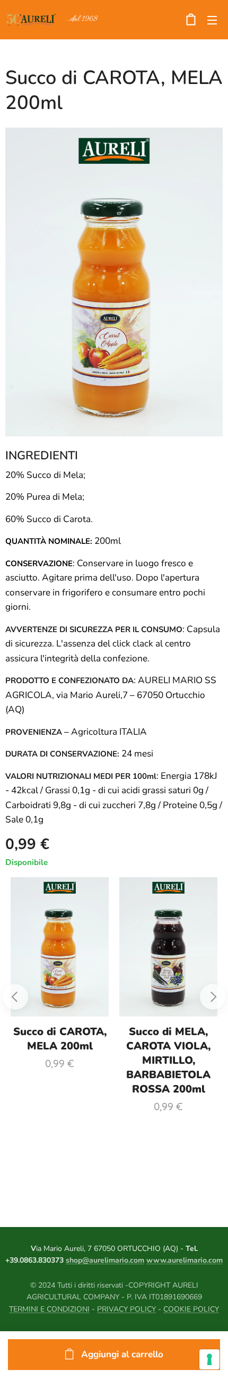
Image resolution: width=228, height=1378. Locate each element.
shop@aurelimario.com (105, 1260)
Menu (212, 19)
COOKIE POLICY (191, 1309)
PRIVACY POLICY (126, 1309)
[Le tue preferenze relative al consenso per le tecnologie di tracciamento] (209, 1359)
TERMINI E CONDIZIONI (49, 1309)
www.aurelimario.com (184, 1260)
